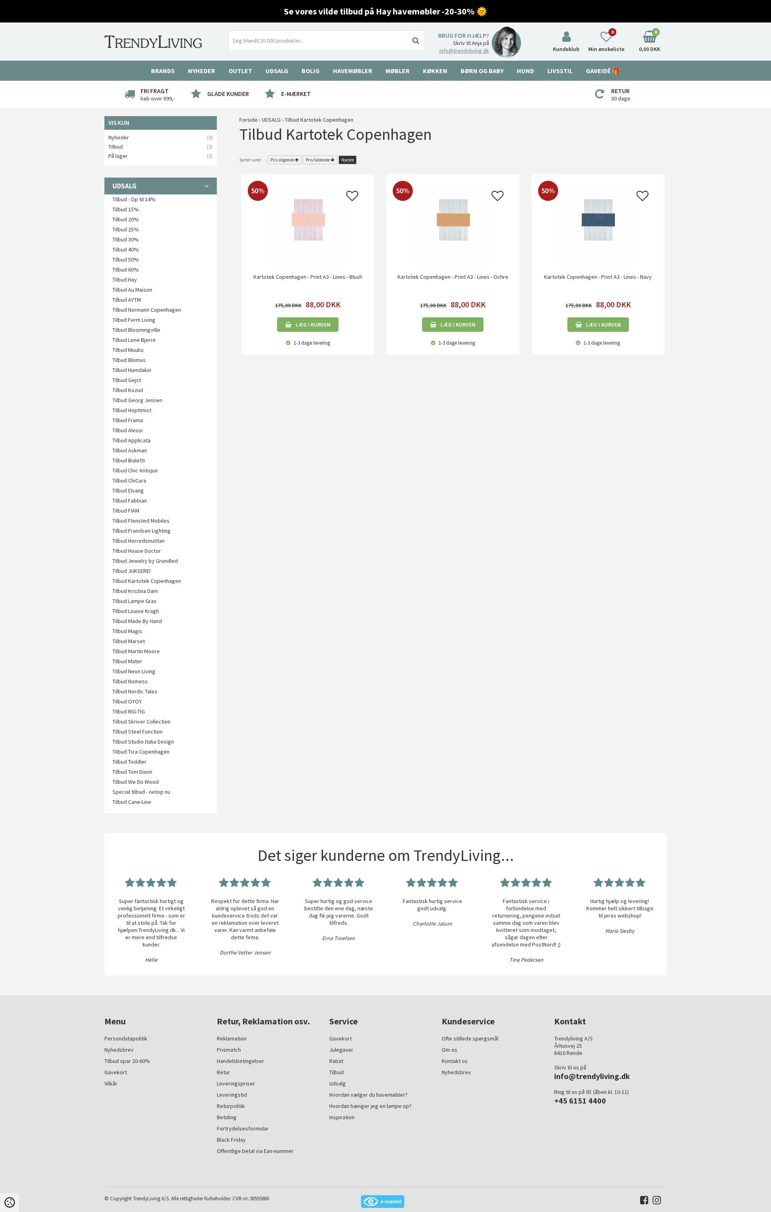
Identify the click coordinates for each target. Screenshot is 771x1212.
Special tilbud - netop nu (141, 791)
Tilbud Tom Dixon (132, 771)
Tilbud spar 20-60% (127, 1061)
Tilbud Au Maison (132, 289)
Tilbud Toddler (129, 761)
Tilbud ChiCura (129, 480)
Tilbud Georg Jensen (137, 400)
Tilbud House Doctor (136, 550)
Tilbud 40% (125, 249)
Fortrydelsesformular (243, 1128)
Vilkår (110, 1083)
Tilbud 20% (125, 219)
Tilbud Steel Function (137, 731)
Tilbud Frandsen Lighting (141, 530)
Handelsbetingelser (240, 1061)
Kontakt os (455, 1061)
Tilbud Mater (127, 661)
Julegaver (341, 1049)
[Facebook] (642, 1202)
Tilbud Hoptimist (131, 410)
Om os (449, 1049)
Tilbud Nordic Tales (134, 691)
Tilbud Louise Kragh (135, 611)
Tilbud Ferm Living (133, 319)
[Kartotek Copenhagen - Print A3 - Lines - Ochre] (453, 224)
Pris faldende (318, 160)
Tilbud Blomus (129, 360)
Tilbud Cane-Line (131, 801)
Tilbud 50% (125, 259)
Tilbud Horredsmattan (138, 540)
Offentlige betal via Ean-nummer (255, 1151)
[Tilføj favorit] (352, 198)
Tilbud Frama (127, 420)
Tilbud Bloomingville (136, 329)
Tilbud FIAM (125, 510)
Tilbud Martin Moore (136, 651)
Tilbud (115, 146)
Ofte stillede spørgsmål (470, 1038)
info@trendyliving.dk (464, 50)
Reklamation (232, 1038)
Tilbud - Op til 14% (134, 199)
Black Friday (231, 1139)
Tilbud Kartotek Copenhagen (146, 581)
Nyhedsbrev (119, 1049)
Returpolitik (231, 1106)
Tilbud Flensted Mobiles (140, 520)
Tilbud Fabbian (129, 500)
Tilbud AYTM (126, 299)
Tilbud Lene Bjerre (134, 339)
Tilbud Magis (127, 631)
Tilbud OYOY (127, 701)
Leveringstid (232, 1094)
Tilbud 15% (125, 209)
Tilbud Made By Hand (137, 621)
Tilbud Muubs (128, 350)
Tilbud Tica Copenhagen (140, 751)
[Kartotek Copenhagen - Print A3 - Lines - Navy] (598, 224)
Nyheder (201, 71)
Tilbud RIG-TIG (128, 711)
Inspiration (342, 1117)
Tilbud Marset (128, 641)
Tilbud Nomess (130, 681)
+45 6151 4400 (580, 1101)
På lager (118, 155)
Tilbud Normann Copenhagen (146, 309)
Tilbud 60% (125, 269)
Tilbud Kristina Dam (135, 591)
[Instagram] (655, 1202)
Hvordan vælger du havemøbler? (368, 1094)
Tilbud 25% (125, 229)
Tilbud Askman (129, 450)
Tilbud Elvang (128, 490)
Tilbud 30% (125, 239)
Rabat (336, 1061)
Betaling (227, 1117)
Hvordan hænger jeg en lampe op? (370, 1106)
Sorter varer (250, 160)
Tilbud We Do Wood (135, 781)
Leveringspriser (236, 1083)
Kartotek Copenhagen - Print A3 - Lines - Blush (307, 276)
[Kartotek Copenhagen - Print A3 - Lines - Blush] (308, 224)
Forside (248, 119)
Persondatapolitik (125, 1038)
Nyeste (347, 160)
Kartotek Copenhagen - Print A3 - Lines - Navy (598, 276)
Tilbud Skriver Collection (141, 721)
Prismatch (229, 1049)
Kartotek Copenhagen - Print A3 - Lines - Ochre (453, 276)
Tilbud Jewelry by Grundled (145, 560)
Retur (223, 1072)
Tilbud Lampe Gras (134, 601)
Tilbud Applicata (131, 440)
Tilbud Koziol (127, 390)
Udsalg (337, 1083)
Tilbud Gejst (126, 380)
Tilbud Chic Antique (135, 470)
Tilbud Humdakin (131, 370)
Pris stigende (282, 160)
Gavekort (115, 1072)
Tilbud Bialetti (128, 460)
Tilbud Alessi (127, 430)
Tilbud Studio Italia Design (143, 741)
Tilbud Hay (124, 279)
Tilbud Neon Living (133, 671)
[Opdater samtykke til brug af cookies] (9, 1202)
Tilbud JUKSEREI (131, 570)
